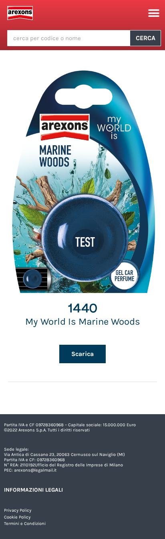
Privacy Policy (17, 510)
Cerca (145, 38)
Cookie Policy (17, 517)
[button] (154, 13)
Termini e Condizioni (25, 523)
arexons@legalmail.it (35, 470)
